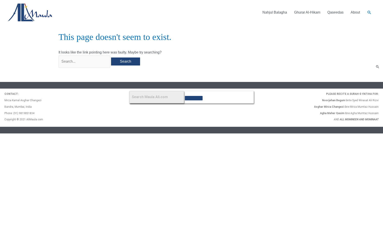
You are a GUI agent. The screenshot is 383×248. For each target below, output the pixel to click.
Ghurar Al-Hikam (307, 12)
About (355, 12)
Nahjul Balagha (274, 12)
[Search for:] (85, 61)
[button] (369, 12)
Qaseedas (335, 12)
